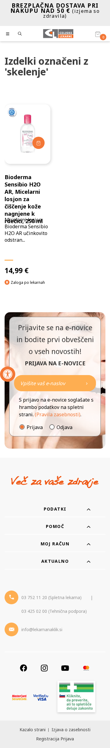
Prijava (35, 427)
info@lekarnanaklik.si (41, 629)
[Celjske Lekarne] (58, 33)
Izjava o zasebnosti (71, 729)
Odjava (64, 427)
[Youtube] (65, 668)
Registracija (47, 739)
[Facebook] (23, 668)
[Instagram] (44, 668)
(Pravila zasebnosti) (57, 414)
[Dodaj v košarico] (38, 143)
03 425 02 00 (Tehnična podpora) (54, 611)
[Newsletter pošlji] (87, 383)
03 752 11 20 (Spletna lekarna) (51, 597)
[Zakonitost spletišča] (76, 697)
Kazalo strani (33, 729)
